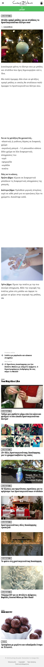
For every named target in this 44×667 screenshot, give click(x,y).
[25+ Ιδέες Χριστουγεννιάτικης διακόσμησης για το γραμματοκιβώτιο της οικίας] (22, 435)
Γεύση (4, 642)
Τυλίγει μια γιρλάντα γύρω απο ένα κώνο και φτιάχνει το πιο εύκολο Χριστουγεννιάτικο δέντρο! (21, 416)
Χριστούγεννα (6, 411)
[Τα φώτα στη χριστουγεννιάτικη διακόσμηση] (22, 544)
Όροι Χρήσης (31, 662)
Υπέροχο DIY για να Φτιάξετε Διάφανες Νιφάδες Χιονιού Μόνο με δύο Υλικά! (18, 596)
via (2, 298)
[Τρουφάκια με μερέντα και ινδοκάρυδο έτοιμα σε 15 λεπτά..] (22, 627)
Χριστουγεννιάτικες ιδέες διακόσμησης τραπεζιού (19, 526)
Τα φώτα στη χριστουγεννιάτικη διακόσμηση (21, 561)
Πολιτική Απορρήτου (22, 664)
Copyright (22, 662)
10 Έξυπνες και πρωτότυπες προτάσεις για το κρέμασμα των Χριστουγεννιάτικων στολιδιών (22, 490)
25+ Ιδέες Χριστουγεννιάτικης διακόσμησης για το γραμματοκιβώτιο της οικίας (20, 453)
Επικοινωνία (12, 662)
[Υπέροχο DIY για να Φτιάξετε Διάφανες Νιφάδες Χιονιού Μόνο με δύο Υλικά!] (22, 577)
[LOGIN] (41, 3)
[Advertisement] (22, 112)
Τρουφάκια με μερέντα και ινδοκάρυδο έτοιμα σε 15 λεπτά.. (22, 646)
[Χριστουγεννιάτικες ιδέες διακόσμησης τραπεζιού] (22, 507)
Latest (22, 10)
